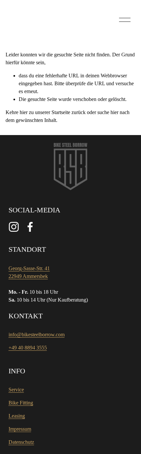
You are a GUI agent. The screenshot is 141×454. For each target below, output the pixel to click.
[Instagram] (14, 227)
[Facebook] (30, 227)
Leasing (17, 416)
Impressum (20, 429)
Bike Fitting (21, 402)
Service (16, 389)
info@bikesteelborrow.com (37, 334)
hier (24, 112)
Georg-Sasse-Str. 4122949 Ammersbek (29, 272)
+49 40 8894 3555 (28, 347)
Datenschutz (21, 442)
